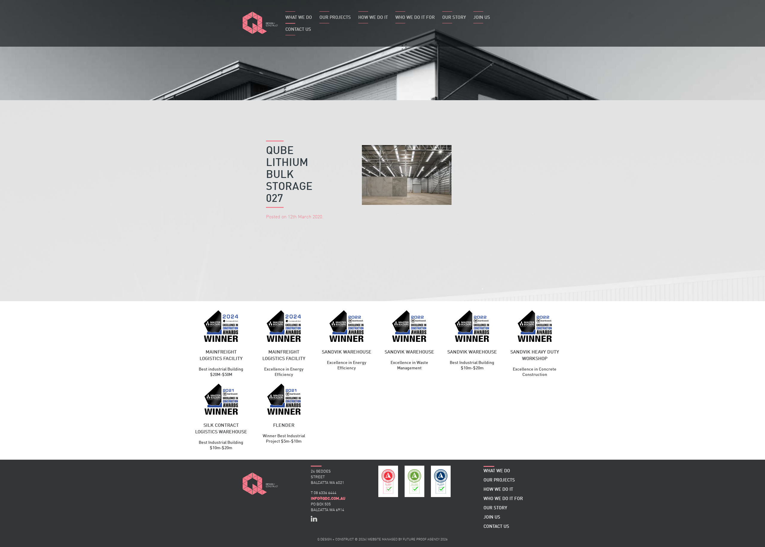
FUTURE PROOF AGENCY (421, 539)
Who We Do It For (415, 18)
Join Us (481, 18)
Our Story (454, 18)
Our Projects (335, 18)
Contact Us (298, 30)
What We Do (298, 18)
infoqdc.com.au (328, 498)
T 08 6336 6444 (323, 493)
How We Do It (373, 18)
